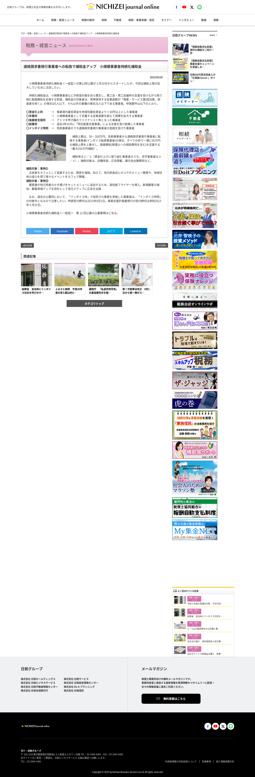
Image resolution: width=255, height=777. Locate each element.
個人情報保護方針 (225, 761)
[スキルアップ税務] (194, 360)
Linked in (135, 231)
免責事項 (206, 761)
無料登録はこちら (174, 698)
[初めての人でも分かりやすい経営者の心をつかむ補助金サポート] (194, 450)
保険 (104, 20)
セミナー (166, 20)
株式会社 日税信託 (74, 690)
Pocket (87, 231)
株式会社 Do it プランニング (79, 686)
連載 (216, 20)
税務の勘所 (88, 20)
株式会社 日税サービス (76, 679)
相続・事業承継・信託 (141, 20)
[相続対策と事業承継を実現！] (194, 425)
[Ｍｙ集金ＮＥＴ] (194, 530)
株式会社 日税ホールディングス (38, 679)
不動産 (117, 20)
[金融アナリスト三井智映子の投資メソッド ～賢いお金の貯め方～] (194, 239)
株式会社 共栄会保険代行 (34, 690)
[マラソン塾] (194, 478)
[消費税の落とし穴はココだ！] (194, 321)
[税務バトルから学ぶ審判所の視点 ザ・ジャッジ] (194, 380)
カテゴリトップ (94, 303)
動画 (203, 20)
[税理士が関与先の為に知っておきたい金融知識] (194, 260)
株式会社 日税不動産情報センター (39, 686)
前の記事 (28, 245)
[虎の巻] (194, 400)
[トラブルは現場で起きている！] (194, 340)
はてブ (111, 231)
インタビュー (186, 20)
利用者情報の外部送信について (181, 761)
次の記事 (161, 245)
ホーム (40, 20)
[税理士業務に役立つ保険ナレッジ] (194, 280)
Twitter (38, 231)
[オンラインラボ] (194, 301)
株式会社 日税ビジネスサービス (38, 682)
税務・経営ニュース (63, 20)
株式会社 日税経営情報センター (81, 682)
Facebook (62, 231)
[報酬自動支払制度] (194, 507)
